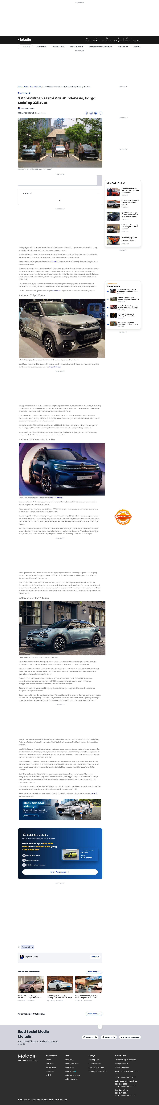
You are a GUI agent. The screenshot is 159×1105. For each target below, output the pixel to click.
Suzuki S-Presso (55, 367)
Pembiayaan (51, 1067)
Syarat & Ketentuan (96, 1067)
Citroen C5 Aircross (56, 498)
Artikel (26, 87)
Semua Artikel (41, 47)
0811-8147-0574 (121, 1093)
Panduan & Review (58, 47)
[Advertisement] (79, 18)
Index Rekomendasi (72, 1075)
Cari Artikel (26, 47)
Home (20, 87)
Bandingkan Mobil (72, 1063)
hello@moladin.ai (121, 1063)
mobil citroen (28, 947)
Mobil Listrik (69, 1071)
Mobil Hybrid (69, 1067)
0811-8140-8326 (121, 1084)
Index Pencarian (71, 1079)
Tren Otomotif (123, 47)
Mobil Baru (69, 1060)
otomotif (94, 793)
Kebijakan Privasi (95, 1063)
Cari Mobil (50, 1063)
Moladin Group (32, 1060)
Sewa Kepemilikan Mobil (98, 1071)
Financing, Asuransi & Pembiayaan (100, 47)
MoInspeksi (50, 1071)
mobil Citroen (55, 291)
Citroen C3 (54, 262)
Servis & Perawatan (76, 47)
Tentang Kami (94, 1060)
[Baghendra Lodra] (22, 956)
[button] (86, 113)
